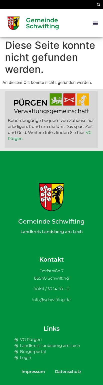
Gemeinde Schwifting (42, 23)
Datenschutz (68, 371)
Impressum (33, 371)
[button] (98, 4)
